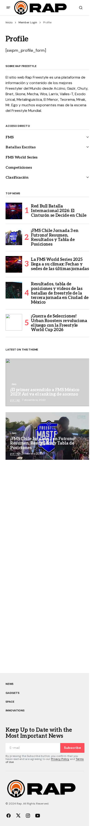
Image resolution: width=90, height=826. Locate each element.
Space (10, 701)
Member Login (27, 22)
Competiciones (19, 167)
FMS (10, 137)
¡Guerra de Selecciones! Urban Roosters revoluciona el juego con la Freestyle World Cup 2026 (59, 323)
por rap (15, 400)
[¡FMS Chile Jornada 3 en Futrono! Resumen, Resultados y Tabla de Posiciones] (14, 237)
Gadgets (12, 693)
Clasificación (17, 177)
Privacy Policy (60, 759)
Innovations (15, 710)
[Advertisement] (45, 516)
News (9, 684)
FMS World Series (22, 157)
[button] (8, 7)
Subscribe (72, 748)
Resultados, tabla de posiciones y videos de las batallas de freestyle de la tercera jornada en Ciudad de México (60, 293)
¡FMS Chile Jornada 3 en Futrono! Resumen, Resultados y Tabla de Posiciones (54, 238)
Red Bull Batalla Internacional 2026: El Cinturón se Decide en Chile (58, 211)
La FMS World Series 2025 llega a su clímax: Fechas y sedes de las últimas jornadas (60, 264)
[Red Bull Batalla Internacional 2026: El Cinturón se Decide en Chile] (14, 211)
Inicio (9, 22)
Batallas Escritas (21, 147)
